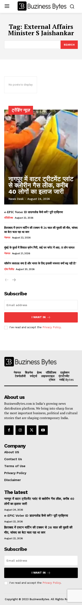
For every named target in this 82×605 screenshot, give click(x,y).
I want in (39, 317)
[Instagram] (20, 430)
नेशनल (7, 237)
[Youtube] (43, 430)
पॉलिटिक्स (8, 217)
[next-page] (13, 280)
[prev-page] (6, 280)
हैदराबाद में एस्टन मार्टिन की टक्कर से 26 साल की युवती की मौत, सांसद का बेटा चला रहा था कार (41, 230)
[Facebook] (8, 430)
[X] (31, 430)
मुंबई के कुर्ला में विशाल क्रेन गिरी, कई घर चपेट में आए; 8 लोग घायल (39, 247)
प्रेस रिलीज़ (9, 269)
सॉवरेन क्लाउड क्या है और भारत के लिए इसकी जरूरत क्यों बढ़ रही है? (40, 263)
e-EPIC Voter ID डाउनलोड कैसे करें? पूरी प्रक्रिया (33, 212)
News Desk (16, 198)
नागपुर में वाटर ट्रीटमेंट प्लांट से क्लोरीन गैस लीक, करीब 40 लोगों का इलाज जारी (40, 185)
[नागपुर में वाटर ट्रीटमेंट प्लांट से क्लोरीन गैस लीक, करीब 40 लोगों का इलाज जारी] (41, 157)
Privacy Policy (51, 327)
